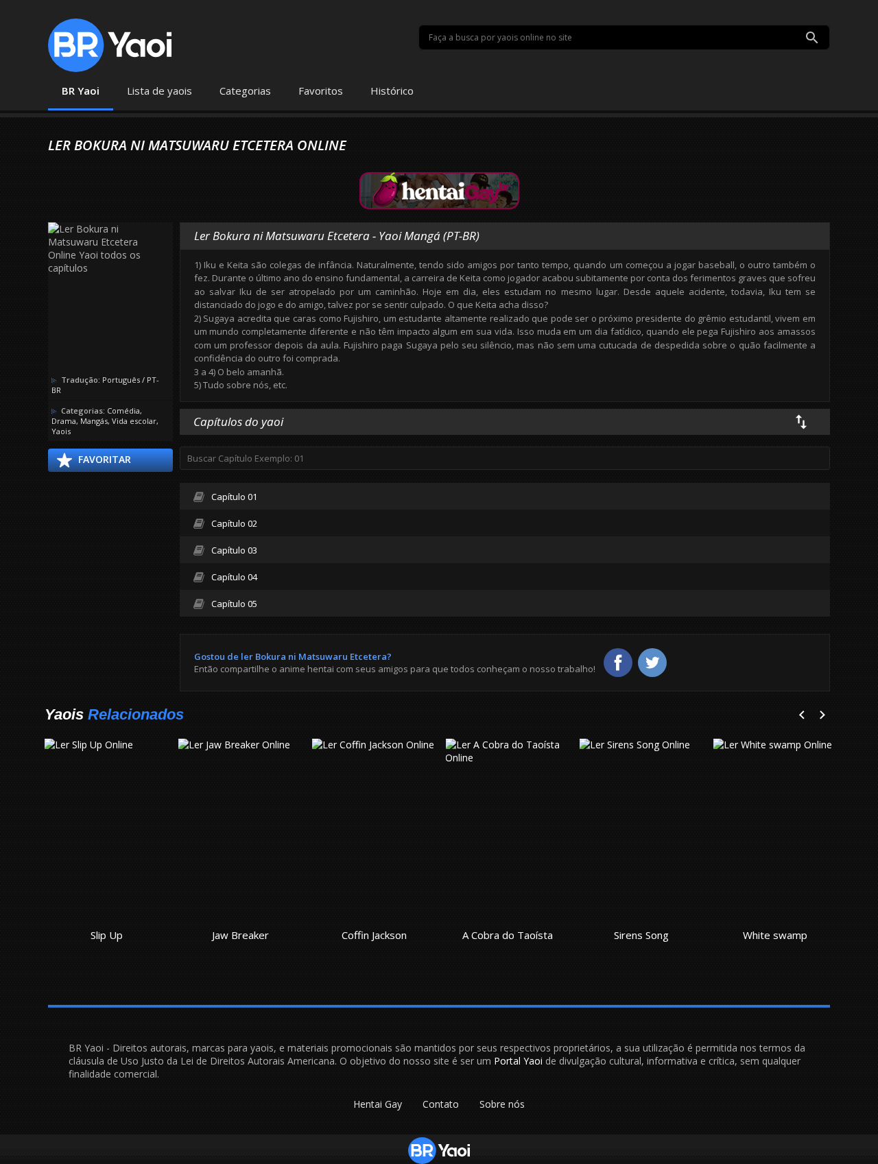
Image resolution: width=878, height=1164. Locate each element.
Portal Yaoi (518, 1060)
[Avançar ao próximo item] (826, 716)
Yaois (61, 431)
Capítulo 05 (234, 603)
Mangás (94, 421)
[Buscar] (812, 37)
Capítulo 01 (234, 496)
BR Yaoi (80, 90)
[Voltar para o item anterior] (806, 716)
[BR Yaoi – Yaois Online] (109, 45)
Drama (63, 421)
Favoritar (104, 459)
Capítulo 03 (234, 550)
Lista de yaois (159, 90)
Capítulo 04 (234, 577)
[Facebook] (618, 662)
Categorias (245, 90)
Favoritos (320, 90)
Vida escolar (134, 421)
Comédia (123, 410)
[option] (107, 843)
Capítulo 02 (234, 523)
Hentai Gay (377, 1103)
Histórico (392, 90)
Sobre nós (502, 1103)
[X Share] (652, 662)
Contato (441, 1103)
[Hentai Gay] (439, 189)
